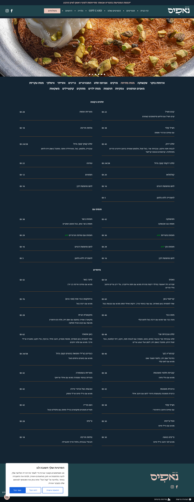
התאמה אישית (53, 490)
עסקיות (119, 88)
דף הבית (144, 11)
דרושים (68, 11)
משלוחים (52, 11)
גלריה (80, 11)
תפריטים (130, 11)
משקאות (55, 88)
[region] (37, 479)
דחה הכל (33, 490)
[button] (89, 74)
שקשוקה (142, 83)
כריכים (72, 83)
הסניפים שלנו (114, 11)
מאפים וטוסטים (136, 88)
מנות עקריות (36, 83)
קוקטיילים (68, 88)
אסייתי (61, 83)
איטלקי (51, 83)
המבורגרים (85, 83)
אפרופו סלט (101, 83)
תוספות (108, 88)
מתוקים (81, 88)
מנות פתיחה (128, 83)
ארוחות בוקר (157, 83)
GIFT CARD (95, 11)
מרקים (114, 83)
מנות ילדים (94, 88)
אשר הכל (17, 490)
